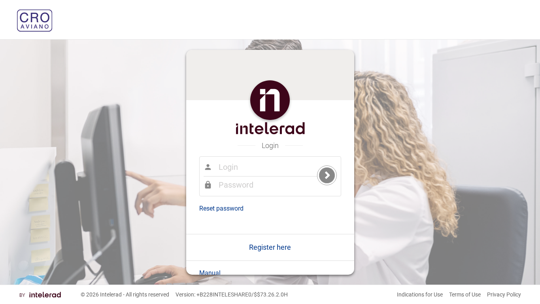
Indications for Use (420, 294)
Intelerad (111, 294)
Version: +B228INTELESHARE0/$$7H (232, 294)
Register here (270, 247)
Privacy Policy (504, 294)
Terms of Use (465, 294)
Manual (210, 273)
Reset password (221, 208)
